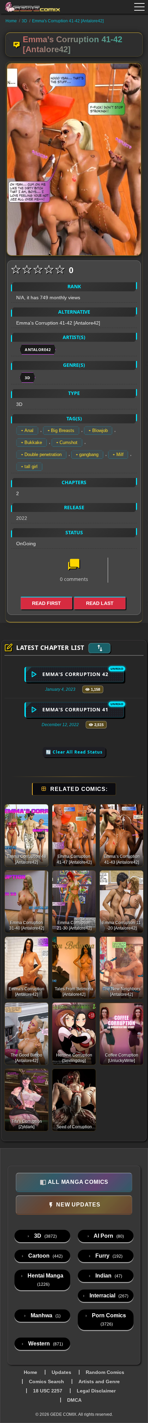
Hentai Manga (44, 1280)
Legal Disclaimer (96, 1390)
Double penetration (43, 454)
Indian (108, 1276)
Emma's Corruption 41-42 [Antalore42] (68, 21)
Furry (108, 1256)
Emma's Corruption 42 (75, 674)
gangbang (88, 454)
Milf (120, 454)
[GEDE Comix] (32, 7)
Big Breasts (62, 430)
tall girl (31, 466)
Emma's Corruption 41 (75, 709)
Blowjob (100, 430)
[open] (139, 7)
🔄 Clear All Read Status (74, 752)
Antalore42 (38, 349)
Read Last (100, 603)
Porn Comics (108, 1320)
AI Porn (108, 1236)
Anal (28, 430)
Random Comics (105, 1372)
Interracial (108, 1295)
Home (11, 21)
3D (24, 21)
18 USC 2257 (47, 1390)
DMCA (74, 1400)
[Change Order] (99, 648)
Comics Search (46, 1381)
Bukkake (33, 442)
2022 (21, 518)
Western (45, 1343)
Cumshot (68, 442)
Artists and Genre (99, 1381)
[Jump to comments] (74, 565)
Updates (61, 1372)
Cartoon (45, 1256)
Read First (46, 603)
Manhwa (45, 1315)
